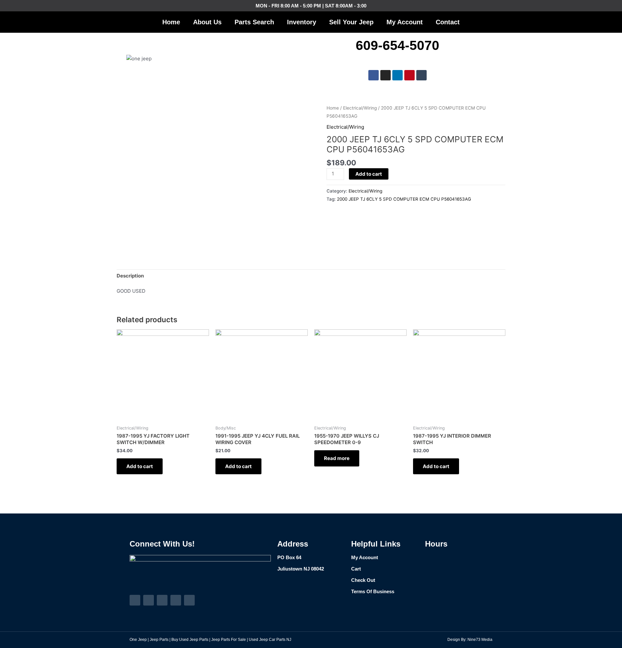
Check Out (363, 580)
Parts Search (254, 22)
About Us (207, 22)
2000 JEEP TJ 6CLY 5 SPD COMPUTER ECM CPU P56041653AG (404, 199)
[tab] (130, 275)
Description (130, 276)
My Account (404, 22)
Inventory (301, 22)
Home (171, 22)
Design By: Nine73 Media (469, 639)
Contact (448, 22)
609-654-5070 (397, 45)
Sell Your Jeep (351, 22)
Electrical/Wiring (360, 108)
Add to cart (368, 174)
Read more (337, 458)
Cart (356, 568)
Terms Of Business (372, 591)
